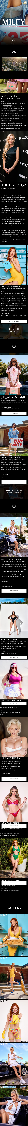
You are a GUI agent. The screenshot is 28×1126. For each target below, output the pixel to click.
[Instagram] (15, 40)
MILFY (6, 770)
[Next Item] (25, 265)
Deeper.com (21, 108)
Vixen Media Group (7, 105)
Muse (6, 212)
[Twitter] (13, 40)
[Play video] (14, 506)
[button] (24, 69)
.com (9, 770)
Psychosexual (8, 208)
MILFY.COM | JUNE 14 (14, 38)
